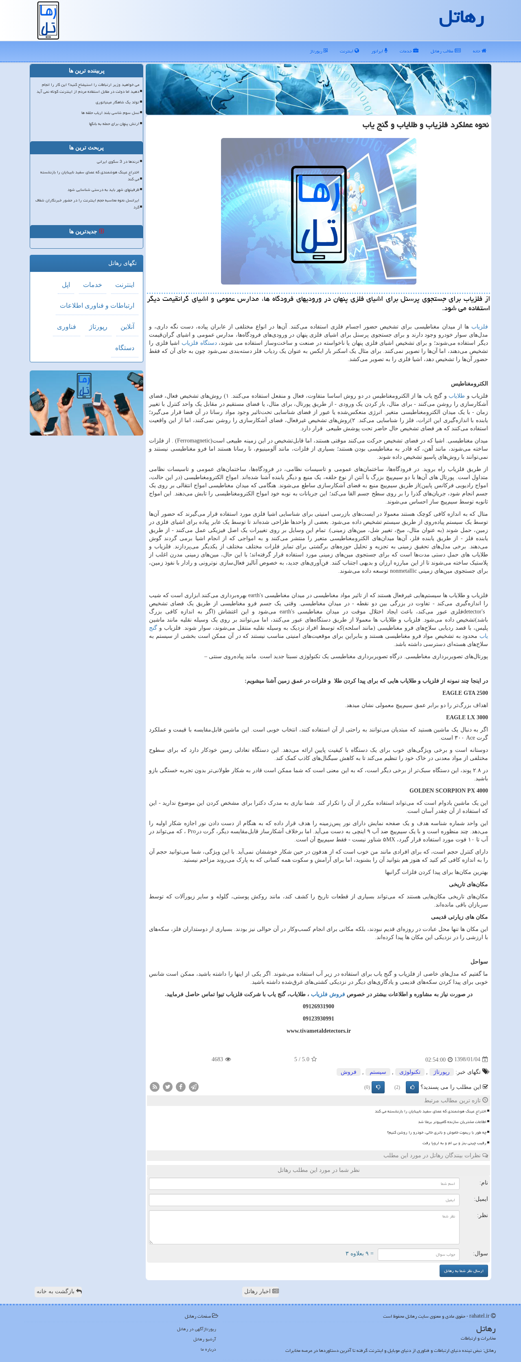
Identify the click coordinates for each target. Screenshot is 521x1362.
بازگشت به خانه (56, 1291)
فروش (349, 1072)
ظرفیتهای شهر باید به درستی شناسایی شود (103, 190)
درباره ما (208, 1349)
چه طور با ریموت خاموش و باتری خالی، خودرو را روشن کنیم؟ (436, 1132)
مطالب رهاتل (443, 51)
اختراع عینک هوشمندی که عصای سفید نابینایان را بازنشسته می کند (430, 1111)
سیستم (378, 1072)
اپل (66, 284)
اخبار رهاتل (258, 1291)
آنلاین (127, 326)
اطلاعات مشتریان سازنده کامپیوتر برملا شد (452, 1122)
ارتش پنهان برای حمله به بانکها (114, 124)
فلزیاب (479, 327)
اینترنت (347, 51)
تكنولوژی (409, 1072)
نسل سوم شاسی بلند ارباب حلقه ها (110, 113)
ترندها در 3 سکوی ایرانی (118, 162)
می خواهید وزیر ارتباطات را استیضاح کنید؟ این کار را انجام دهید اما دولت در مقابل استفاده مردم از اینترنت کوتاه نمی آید (88, 88)
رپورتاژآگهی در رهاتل (196, 1329)
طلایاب (457, 396)
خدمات (406, 51)
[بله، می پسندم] (412, 1087)
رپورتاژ (317, 51)
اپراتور (377, 51)
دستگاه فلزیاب (199, 343)
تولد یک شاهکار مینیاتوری (117, 102)
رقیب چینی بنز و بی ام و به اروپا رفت (454, 1143)
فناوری (66, 326)
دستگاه (124, 347)
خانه (477, 51)
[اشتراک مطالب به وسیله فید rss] (154, 1086)
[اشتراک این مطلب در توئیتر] (167, 1086)
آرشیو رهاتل (204, 1339)
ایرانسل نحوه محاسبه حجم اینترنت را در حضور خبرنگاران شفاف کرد (87, 203)
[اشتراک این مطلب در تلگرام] (193, 1086)
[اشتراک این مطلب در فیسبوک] (180, 1086)
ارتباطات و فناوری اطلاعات (97, 305)
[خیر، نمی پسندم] (378, 1087)
